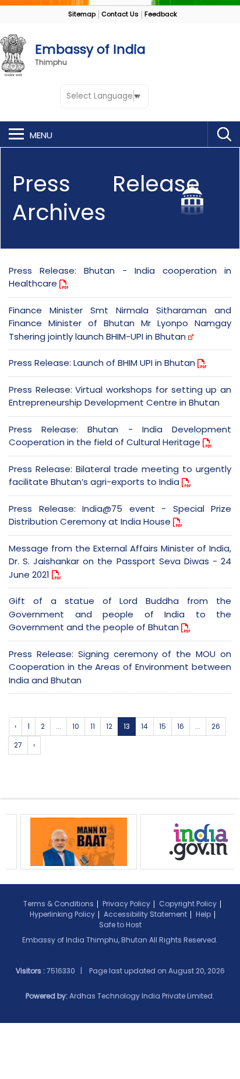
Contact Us (120, 14)
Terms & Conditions (58, 904)
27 (18, 745)
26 (215, 726)
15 (162, 726)
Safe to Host (120, 925)
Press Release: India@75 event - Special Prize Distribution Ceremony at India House (120, 515)
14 (144, 726)
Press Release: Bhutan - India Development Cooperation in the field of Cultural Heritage (120, 436)
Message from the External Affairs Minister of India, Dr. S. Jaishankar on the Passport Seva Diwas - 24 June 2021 (120, 561)
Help (203, 914)
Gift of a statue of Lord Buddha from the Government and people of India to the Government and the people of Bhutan (120, 614)
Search (223, 134)
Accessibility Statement (145, 914)
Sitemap (82, 14)
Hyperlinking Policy (62, 914)
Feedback (160, 14)
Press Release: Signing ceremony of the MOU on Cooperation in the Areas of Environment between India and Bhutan (120, 667)
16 (180, 726)
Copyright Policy (188, 904)
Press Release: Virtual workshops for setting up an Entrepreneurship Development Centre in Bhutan (120, 396)
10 (75, 726)
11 (92, 726)
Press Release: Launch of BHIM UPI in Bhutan (103, 363)
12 (109, 726)
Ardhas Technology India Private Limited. (141, 996)
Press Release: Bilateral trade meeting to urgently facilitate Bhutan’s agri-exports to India (120, 475)
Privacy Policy (126, 904)
